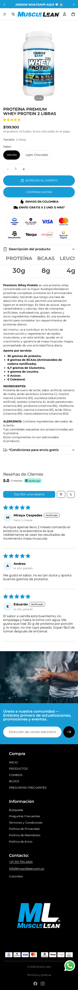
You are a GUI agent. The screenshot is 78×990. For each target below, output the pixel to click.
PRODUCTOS (18, 768)
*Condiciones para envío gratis (34, 450)
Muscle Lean (43, 966)
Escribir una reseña (29, 494)
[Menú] (4, 14)
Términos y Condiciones (25, 822)
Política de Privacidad (24, 829)
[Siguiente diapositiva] (73, 4)
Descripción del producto (29, 249)
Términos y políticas (39, 974)
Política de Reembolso (24, 835)
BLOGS (14, 781)
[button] (11, 120)
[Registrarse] (69, 732)
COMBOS (15, 775)
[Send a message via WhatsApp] (69, 965)
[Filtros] (61, 494)
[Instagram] (42, 983)
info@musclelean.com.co (26, 868)
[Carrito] (73, 14)
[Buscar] (13, 14)
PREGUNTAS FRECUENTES (28, 787)
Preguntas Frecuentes (24, 816)
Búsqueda (16, 810)
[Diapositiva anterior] (4, 4)
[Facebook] (35, 983)
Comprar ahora (39, 192)
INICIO (13, 762)
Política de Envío (20, 841)
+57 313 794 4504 (21, 862)
